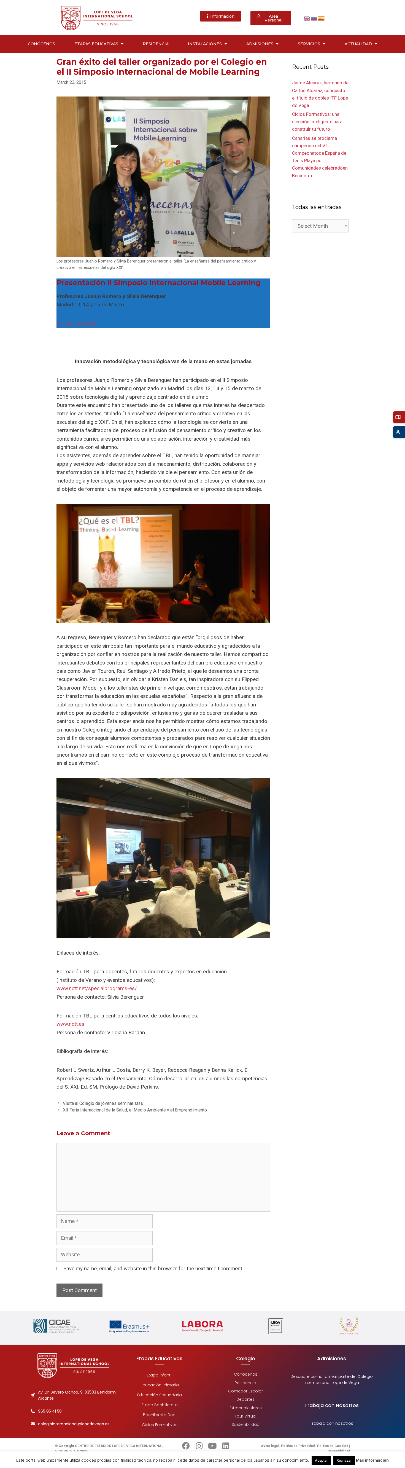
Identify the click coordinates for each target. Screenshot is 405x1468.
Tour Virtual (245, 1416)
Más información (372, 1460)
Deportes (245, 1399)
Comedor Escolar (245, 1391)
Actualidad (358, 43)
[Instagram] (199, 1446)
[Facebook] (186, 1446)
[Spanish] (321, 18)
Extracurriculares (245, 1407)
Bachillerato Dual (159, 1415)
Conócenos (41, 43)
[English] (307, 18)
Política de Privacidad (298, 1446)
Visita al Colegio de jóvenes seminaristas (103, 1103)
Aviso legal (270, 1446)
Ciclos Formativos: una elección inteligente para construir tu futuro (317, 121)
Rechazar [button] (344, 1460)
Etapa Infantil (159, 1375)
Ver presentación (76, 323)
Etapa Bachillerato (159, 1405)
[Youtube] (212, 1446)
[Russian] (314, 18)
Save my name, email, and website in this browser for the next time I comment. (153, 1268)
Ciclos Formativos (159, 1424)
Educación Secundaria (159, 1395)
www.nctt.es (70, 1024)
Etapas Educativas (96, 43)
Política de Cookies (332, 1446)
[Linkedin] (225, 1446)
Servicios (309, 43)
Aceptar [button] (321, 1460)
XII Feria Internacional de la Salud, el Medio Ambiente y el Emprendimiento (135, 1110)
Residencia (156, 43)
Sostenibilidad (246, 1424)
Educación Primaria (159, 1385)
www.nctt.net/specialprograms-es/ (96, 988)
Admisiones (259, 43)
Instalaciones (205, 43)
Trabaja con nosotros (331, 1423)
